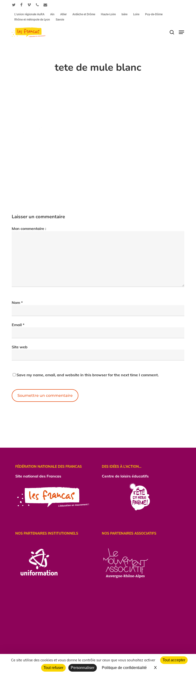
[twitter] (14, 4)
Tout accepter (174, 660)
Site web (19, 347)
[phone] (37, 4)
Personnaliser (82, 668)
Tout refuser (53, 668)
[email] (45, 4)
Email (18, 324)
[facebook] (21, 4)
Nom (17, 302)
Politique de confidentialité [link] (124, 668)
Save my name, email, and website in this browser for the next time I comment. (87, 374)
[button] (181, 32)
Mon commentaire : (29, 228)
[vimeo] (29, 4)
